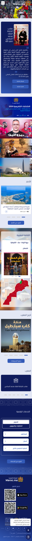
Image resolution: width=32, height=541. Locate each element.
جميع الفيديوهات (16, 360)
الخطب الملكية (20, 86)
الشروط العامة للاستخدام (24, 533)
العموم (16, 422)
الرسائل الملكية (20, 81)
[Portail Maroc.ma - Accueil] (14, 479)
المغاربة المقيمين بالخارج (20, 448)
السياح (25, 441)
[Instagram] (7, 528)
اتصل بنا (13, 533)
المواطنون (24, 434)
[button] (19, 276)
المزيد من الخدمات (16, 461)
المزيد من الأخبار (16, 222)
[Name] (3, 3)
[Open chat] (28, 530)
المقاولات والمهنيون (16, 426)
